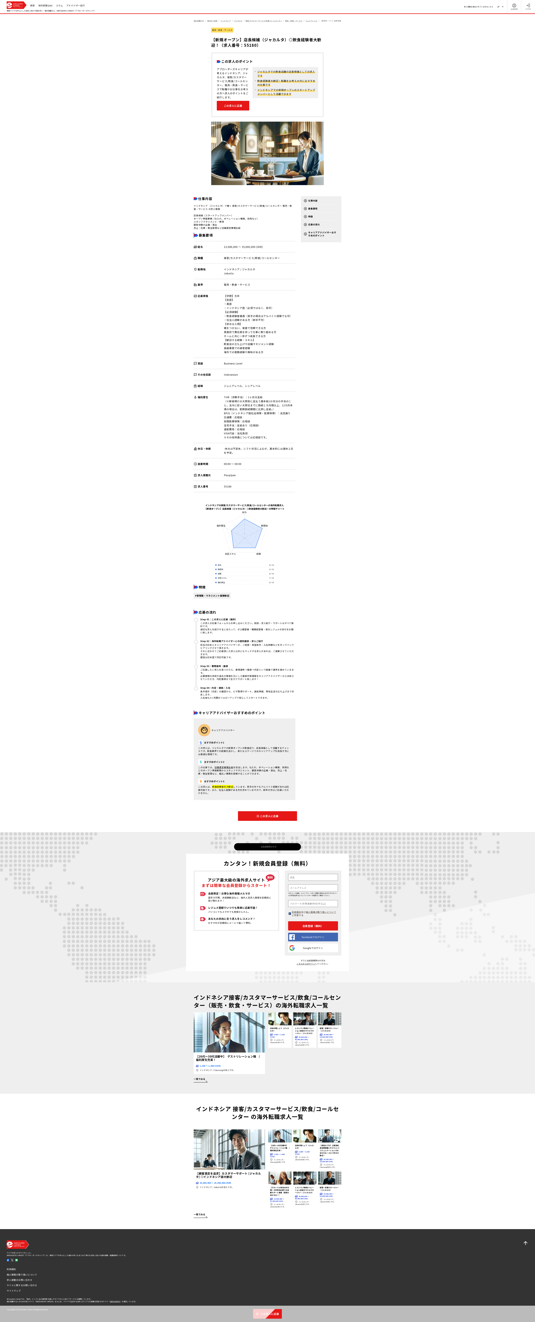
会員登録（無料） (313, 926)
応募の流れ (314, 224)
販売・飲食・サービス (222, 30)
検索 (32, 5)
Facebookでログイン (313, 937)
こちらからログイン (306, 963)
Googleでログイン (313, 948)
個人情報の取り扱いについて (321, 912)
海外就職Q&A (45, 5)
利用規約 (296, 912)
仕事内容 (313, 200)
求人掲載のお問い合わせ (19, 1280)
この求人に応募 (233, 105)
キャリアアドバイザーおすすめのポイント (322, 234)
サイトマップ (14, 1290)
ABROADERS (115, 1301)
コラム (59, 5)
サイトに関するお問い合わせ (22, 1285)
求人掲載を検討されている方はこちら (478, 6)
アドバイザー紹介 (75, 5)
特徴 (310, 216)
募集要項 (313, 208)
